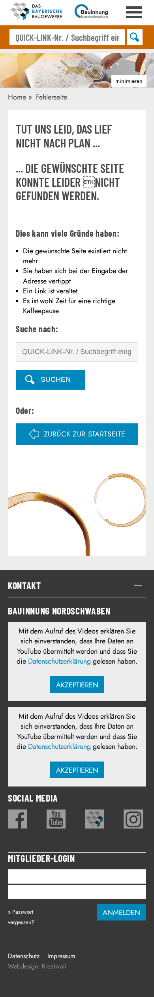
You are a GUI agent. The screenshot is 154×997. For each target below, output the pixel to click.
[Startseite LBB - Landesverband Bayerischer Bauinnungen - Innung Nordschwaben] (59, 12)
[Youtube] (56, 819)
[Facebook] (17, 819)
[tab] (77, 585)
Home (17, 97)
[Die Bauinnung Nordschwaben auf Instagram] (133, 819)
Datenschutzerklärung (59, 661)
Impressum (61, 956)
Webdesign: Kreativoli (37, 966)
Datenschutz (23, 956)
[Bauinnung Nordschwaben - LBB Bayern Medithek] (94, 819)
